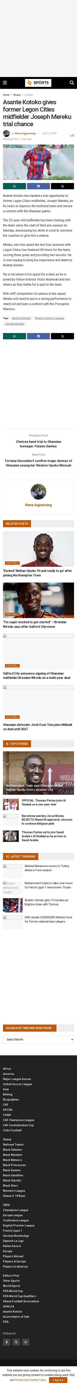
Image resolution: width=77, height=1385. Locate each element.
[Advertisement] (38, 38)
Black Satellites (13, 1175)
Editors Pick (11, 1275)
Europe (7, 1251)
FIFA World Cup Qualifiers (19, 1296)
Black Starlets (12, 1180)
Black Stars (10, 1185)
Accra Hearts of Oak (16, 1316)
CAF (5, 1104)
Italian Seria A (12, 1246)
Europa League (13, 1215)
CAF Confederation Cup (18, 1125)
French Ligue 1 (12, 1230)
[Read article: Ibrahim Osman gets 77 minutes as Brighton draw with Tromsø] (13, 905)
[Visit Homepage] (38, 83)
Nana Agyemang (25, 133)
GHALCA (8, 1306)
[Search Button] (72, 83)
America (8, 1073)
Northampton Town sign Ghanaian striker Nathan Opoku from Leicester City (34, 788)
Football (28, 95)
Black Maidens (12, 1154)
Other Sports (11, 1280)
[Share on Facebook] (38, 186)
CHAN (7, 1115)
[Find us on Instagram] (25, 1342)
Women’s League (14, 1190)
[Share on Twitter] (62, 186)
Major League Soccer (17, 1079)
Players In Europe (14, 1261)
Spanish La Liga (13, 1240)
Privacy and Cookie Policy (30, 1379)
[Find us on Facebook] (6, 1342)
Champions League (15, 1210)
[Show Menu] (5, 83)
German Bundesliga (16, 1235)
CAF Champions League (18, 1120)
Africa (7, 1068)
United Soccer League (17, 1084)
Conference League (16, 1220)
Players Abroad (13, 1256)
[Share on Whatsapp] (14, 186)
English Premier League (18, 1225)
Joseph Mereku (14, 324)
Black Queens (12, 1170)
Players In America (15, 1266)
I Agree (58, 1379)
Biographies (11, 1099)
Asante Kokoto (12, 1311)
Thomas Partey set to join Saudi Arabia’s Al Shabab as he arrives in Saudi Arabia (44, 836)
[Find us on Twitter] (16, 1342)
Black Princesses (14, 1165)
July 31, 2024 (49, 133)
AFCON (7, 1109)
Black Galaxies (12, 1149)
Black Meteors (12, 1160)
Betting (7, 1094)
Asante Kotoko (21, 318)
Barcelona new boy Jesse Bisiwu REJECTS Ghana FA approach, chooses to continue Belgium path (47, 819)
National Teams (13, 1144)
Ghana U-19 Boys (14, 1195)
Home (6, 95)
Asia (6, 1089)
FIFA (5, 1321)
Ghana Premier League (49, 318)
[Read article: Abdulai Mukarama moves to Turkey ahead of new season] (13, 871)
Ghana (17, 95)
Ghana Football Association (21, 1301)
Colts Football (12, 1130)
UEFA (6, 1205)
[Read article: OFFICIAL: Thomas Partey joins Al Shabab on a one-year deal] (11, 804)
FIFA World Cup (13, 1291)
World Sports (11, 1285)
